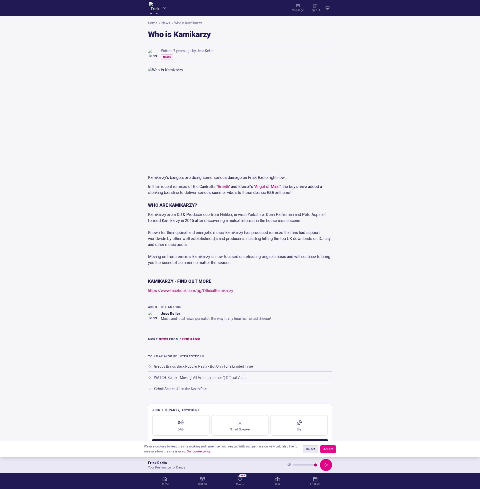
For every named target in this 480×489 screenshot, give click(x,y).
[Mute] (290, 465)
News (166, 23)
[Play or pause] (326, 465)
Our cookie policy (198, 451)
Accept (328, 449)
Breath (223, 186)
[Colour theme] (327, 8)
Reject (310, 449)
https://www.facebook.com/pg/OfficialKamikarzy (190, 290)
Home (153, 23)
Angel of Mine (267, 186)
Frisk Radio (190, 339)
